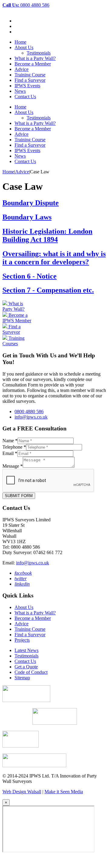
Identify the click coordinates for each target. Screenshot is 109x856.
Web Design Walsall (21, 791)
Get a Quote (26, 666)
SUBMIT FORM (19, 495)
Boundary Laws (26, 217)
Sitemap (22, 677)
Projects (22, 640)
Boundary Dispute (30, 203)
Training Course (30, 74)
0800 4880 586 (25, 5)
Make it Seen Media (64, 791)
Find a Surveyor (30, 80)
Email (9, 453)
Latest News (26, 650)
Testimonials (39, 52)
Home (20, 42)
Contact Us (25, 96)
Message (12, 466)
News (20, 91)
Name (10, 440)
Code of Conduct (31, 672)
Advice (21, 69)
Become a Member (33, 63)
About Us (24, 47)
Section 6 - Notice (29, 276)
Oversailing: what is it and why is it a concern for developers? (54, 258)
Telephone (14, 447)
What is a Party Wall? (35, 58)
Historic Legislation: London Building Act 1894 (47, 235)
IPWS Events (27, 85)
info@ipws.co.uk (31, 417)
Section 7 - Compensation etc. (48, 290)
